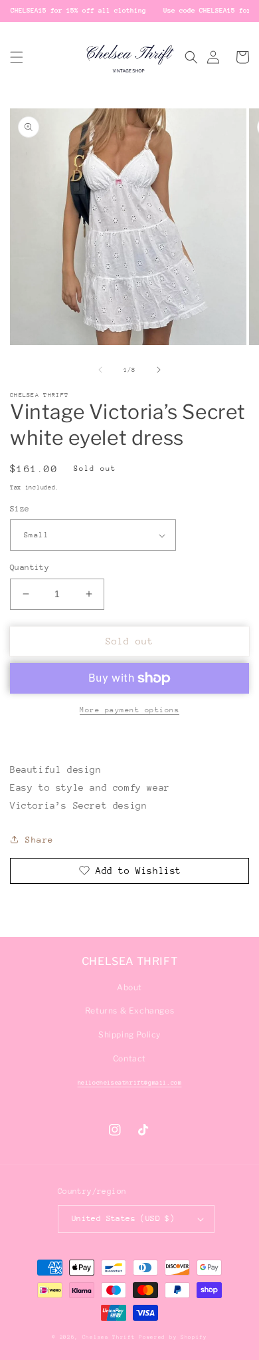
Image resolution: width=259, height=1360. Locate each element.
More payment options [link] (129, 710)
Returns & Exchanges (129, 1011)
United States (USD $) (123, 1218)
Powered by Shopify (173, 1337)
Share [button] (39, 840)
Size (20, 508)
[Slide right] (158, 369)
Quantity (29, 567)
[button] (16, 57)
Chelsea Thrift (108, 1337)
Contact (129, 1058)
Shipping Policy (129, 1034)
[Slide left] (100, 369)
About (129, 987)
